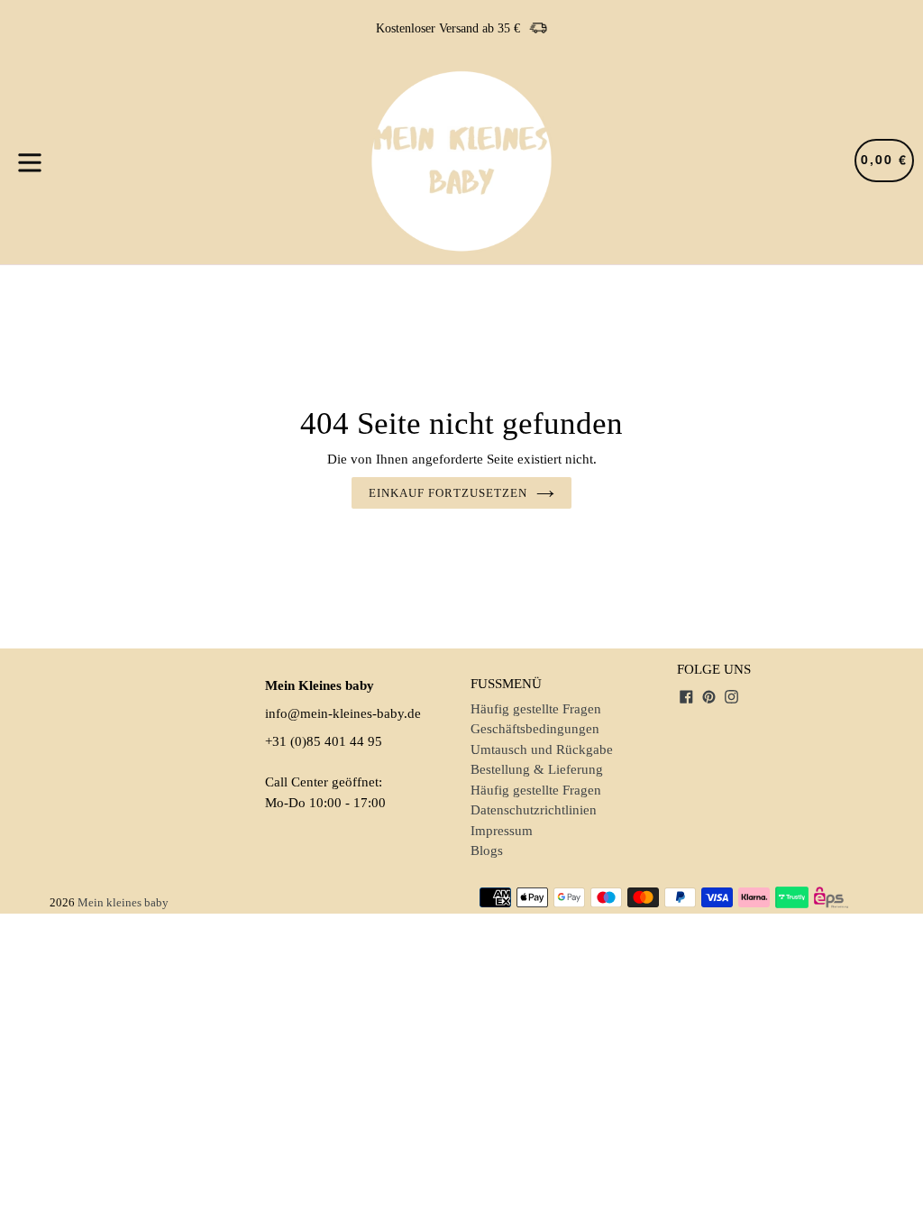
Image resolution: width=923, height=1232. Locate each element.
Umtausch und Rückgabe (542, 749)
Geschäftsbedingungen (535, 729)
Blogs (487, 850)
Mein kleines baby (123, 902)
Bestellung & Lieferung (537, 769)
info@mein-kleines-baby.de (343, 713)
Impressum (502, 830)
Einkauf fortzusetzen (448, 493)
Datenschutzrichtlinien (534, 810)
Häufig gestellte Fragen (536, 709)
